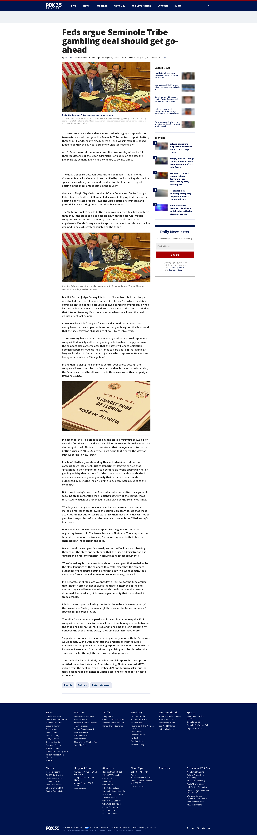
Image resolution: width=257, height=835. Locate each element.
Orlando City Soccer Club (197, 725)
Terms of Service (176, 270)
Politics (82, 685)
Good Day (136, 712)
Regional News (83, 768)
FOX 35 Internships (110, 788)
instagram (198, 828)
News (49, 712)
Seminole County (53, 745)
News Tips (137, 768)
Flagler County (52, 729)
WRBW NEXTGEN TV (111, 800)
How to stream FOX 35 (112, 772)
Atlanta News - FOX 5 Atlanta (83, 784)
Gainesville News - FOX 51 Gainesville (85, 773)
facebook (187, 828)
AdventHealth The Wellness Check (142, 727)
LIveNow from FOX (54, 788)
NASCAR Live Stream (196, 784)
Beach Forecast (81, 732)
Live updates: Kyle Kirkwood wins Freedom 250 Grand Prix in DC (167, 87)
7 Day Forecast (81, 726)
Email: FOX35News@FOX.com (141, 776)
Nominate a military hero (57, 751)
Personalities (108, 781)
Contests (164, 768)
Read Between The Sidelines (195, 717)
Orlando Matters (53, 781)
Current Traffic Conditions (113, 719)
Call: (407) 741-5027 (139, 772)
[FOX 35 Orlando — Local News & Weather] (55, 6)
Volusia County (52, 748)
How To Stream (53, 772)
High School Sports (195, 728)
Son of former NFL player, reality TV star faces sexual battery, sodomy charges (166, 99)
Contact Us (107, 778)
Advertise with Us (109, 797)
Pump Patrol (107, 716)
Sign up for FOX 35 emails (113, 791)
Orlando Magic (193, 722)
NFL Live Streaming (195, 772)
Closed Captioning (110, 807)
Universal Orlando (166, 729)
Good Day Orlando (54, 778)
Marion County (52, 735)
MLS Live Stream (194, 804)
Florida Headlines (53, 716)
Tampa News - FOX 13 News (84, 778)
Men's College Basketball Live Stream (198, 791)
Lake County (51, 732)
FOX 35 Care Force (139, 719)
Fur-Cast (134, 738)
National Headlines (54, 722)
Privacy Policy (177, 267)
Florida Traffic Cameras (112, 726)
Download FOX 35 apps (112, 794)
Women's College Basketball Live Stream (197, 797)
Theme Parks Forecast (84, 729)
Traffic (106, 712)
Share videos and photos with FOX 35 (141, 781)
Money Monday (137, 744)
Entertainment (101, 685)
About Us (108, 768)
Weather (79, 712)
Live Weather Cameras (84, 716)
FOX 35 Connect (138, 786)
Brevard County (53, 726)
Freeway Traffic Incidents (113, 722)
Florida (92, 57)
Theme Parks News (167, 719)
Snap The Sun (80, 745)
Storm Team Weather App (85, 742)
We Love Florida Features (170, 716)
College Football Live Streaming (196, 776)
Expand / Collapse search (209, 6)
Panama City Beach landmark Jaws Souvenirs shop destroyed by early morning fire (179, 179)
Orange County (52, 738)
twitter (193, 828)
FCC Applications (109, 813)
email (209, 828)
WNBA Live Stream (195, 801)
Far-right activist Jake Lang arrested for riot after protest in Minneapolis (167, 124)
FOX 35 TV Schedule (54, 775)
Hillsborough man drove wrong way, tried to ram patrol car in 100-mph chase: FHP (167, 112)
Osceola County (53, 742)
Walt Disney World (167, 722)
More (178, 5)
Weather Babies (137, 722)
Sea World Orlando (167, 726)
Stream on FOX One (199, 768)
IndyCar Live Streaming (197, 787)
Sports (191, 712)
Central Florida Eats (54, 791)
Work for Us (107, 784)
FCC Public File (108, 810)
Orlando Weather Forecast (85, 722)
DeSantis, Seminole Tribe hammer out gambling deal (87, 115)
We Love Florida (138, 716)
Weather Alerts (80, 719)
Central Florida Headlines (57, 719)
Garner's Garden (138, 734)
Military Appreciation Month (55, 755)
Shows (50, 768)
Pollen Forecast (81, 735)
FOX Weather (80, 738)
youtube (203, 828)
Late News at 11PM (54, 784)
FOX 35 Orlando (81, 57)
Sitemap (49, 760)
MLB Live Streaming (196, 780)
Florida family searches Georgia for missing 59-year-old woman (167, 75)
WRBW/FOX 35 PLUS (111, 804)
